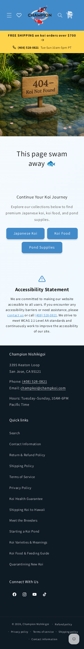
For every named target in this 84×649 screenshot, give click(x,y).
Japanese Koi (25, 233)
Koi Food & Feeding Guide (29, 553)
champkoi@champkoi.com (43, 388)
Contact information (44, 639)
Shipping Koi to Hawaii (27, 509)
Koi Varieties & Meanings (28, 542)
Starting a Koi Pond (24, 531)
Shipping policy (68, 631)
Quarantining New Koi (26, 564)
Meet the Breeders (23, 520)
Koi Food (62, 233)
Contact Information (25, 444)
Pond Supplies (42, 247)
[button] (9, 15)
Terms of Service (22, 477)
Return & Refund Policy (27, 455)
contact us (15, 315)
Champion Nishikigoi (36, 624)
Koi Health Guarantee (26, 498)
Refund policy (63, 624)
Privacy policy (19, 631)
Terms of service (43, 631)
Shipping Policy (21, 466)
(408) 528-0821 (46, 315)
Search (14, 433)
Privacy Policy (20, 487)
